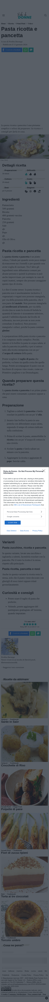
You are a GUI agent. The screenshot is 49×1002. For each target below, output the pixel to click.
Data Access (24, 531)
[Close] (44, 471)
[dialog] (24, 501)
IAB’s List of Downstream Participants (27, 505)
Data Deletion (12, 531)
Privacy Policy (37, 531)
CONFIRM (12, 522)
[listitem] (24, 512)
